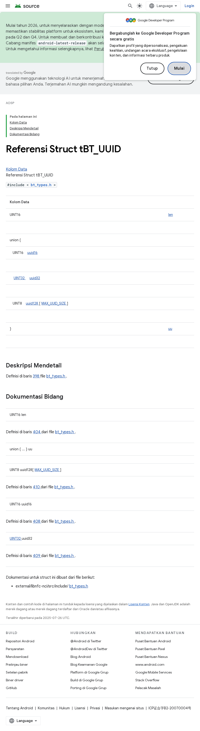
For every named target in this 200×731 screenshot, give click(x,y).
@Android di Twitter (85, 641)
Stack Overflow (147, 680)
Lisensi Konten (139, 604)
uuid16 (32, 252)
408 (37, 521)
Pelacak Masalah (148, 688)
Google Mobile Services (153, 672)
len (170, 214)
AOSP (10, 103)
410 (37, 487)
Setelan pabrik (17, 672)
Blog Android (80, 656)
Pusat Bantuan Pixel (150, 649)
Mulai (179, 68)
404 (37, 432)
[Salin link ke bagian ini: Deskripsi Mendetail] (68, 366)
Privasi (95, 708)
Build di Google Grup (86, 680)
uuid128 (32, 303)
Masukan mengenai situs (124, 708)
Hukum (64, 708)
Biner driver (14, 680)
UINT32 (20, 278)
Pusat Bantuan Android (153, 641)
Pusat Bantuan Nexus (151, 656)
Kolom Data (16, 169)
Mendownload (17, 656)
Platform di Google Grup (89, 672)
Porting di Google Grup (88, 688)
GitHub (11, 688)
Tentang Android (19, 708)
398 (36, 376)
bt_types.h (42, 185)
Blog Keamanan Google (88, 664)
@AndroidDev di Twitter (88, 649)
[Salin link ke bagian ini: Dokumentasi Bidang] (69, 397)
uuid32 (35, 278)
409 (37, 555)
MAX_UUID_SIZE (54, 303)
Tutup (152, 68)
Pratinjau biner (17, 664)
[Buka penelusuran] (130, 6)
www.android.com (149, 664)
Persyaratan (15, 649)
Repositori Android (20, 641)
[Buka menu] (8, 6)
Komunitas (46, 708)
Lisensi (80, 708)
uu (170, 329)
